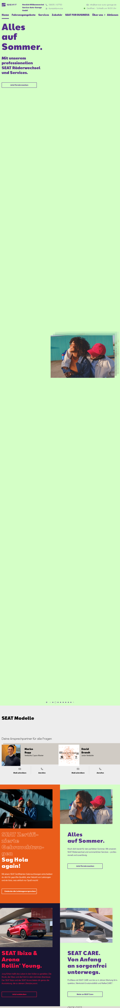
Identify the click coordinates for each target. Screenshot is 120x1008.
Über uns (97, 14)
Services (43, 14)
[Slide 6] (65, 702)
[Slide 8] (71, 702)
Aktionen (112, 14)
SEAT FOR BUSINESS (77, 14)
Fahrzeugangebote (24, 14)
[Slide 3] (58, 702)
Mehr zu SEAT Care (85, 994)
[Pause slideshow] (46, 702)
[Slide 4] (60, 702)
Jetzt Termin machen (19, 85)
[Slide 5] (63, 702)
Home (5, 14)
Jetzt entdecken (19, 994)
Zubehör (57, 14)
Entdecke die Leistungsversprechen (20, 891)
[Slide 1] (53, 702)
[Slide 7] (68, 702)
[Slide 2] (55, 702)
